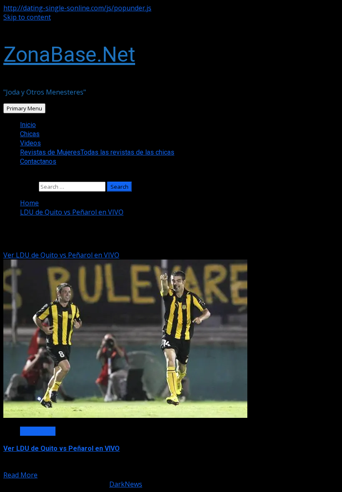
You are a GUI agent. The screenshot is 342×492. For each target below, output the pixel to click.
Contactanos (38, 161)
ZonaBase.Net (69, 54)
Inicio (28, 125)
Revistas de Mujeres (97, 152)
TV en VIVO (37, 431)
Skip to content (27, 17)
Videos (30, 143)
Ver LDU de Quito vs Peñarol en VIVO (61, 255)
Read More (20, 475)
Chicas (30, 134)
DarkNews (125, 484)
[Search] (5, 177)
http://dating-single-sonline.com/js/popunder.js (77, 7)
